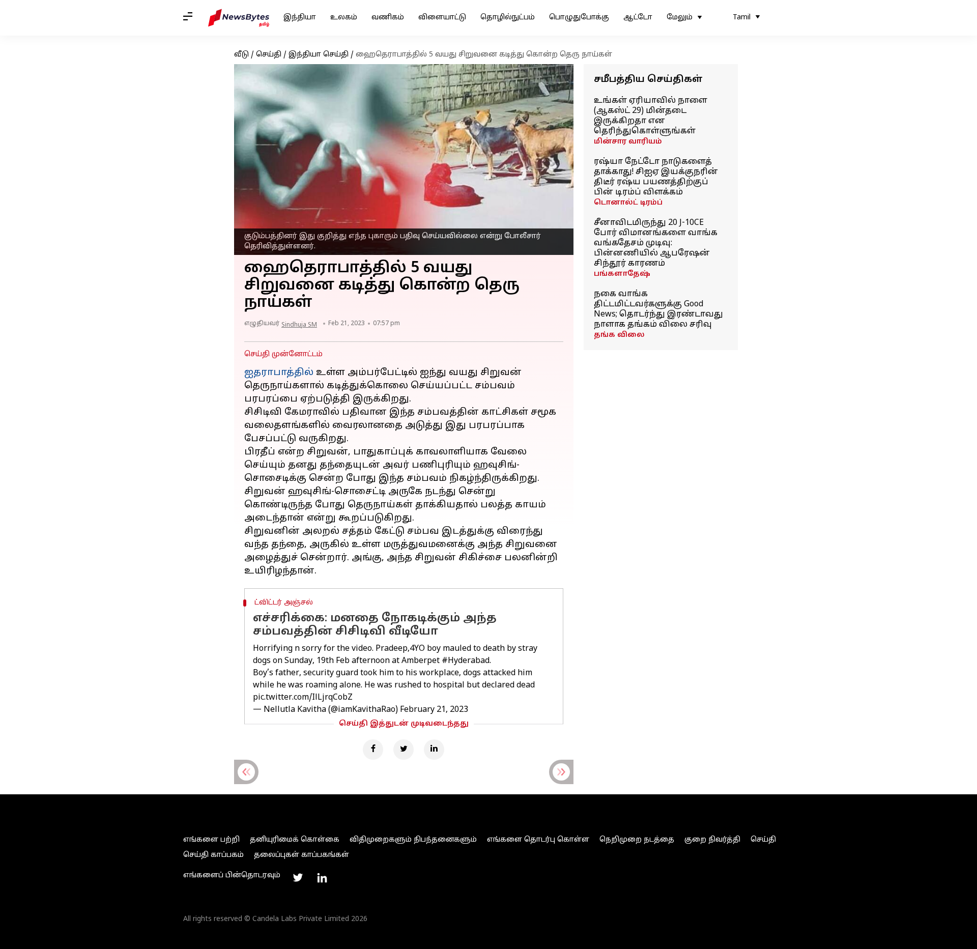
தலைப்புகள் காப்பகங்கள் (301, 855)
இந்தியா (299, 17)
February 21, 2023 (434, 710)
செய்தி (268, 54)
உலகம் (343, 17)
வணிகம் (387, 17)
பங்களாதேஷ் (622, 274)
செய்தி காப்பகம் (213, 855)
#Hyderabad (466, 661)
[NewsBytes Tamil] (238, 18)
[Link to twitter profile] (297, 878)
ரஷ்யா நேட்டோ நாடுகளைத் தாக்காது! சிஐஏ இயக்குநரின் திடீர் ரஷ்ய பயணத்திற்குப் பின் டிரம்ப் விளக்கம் (656, 177)
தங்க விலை (619, 335)
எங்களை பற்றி (211, 840)
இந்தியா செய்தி (319, 54)
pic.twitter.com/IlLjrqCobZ (303, 698)
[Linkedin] (434, 749)
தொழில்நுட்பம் (507, 17)
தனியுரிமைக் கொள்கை (294, 840)
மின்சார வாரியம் (628, 141)
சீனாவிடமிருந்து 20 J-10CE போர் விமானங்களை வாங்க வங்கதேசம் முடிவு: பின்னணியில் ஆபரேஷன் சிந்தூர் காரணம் (655, 243)
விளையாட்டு (442, 17)
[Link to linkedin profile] (322, 878)
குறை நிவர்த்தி (712, 840)
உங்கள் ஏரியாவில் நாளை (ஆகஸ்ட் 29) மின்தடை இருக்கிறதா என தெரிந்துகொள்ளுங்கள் (650, 116)
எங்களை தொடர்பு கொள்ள (538, 840)
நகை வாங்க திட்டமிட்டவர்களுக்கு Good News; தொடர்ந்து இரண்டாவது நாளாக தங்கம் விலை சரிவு (658, 309)
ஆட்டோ (637, 17)
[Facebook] (373, 749)
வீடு (241, 54)
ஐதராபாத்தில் (278, 373)
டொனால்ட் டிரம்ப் (628, 202)
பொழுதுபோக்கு (579, 17)
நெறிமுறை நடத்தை (636, 840)
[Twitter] (403, 749)
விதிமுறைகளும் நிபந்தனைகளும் (413, 840)
